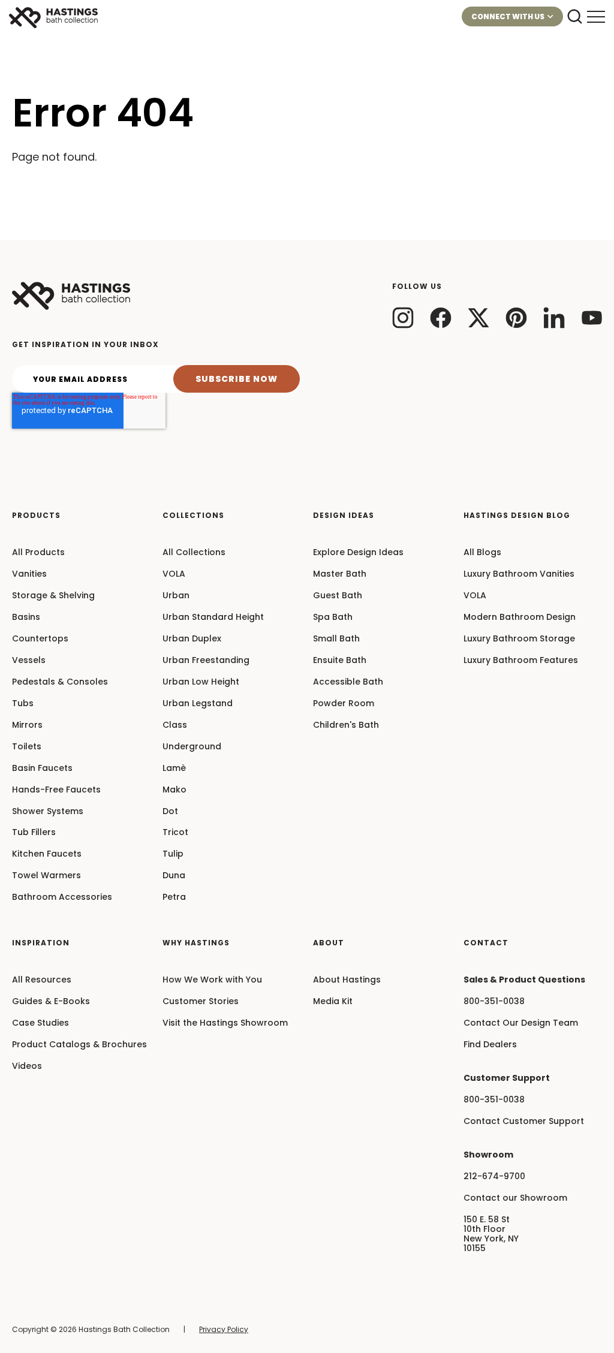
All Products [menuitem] (38, 553)
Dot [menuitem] (170, 811)
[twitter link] (478, 317)
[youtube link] (591, 317)
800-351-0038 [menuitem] (494, 1002)
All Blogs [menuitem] (482, 553)
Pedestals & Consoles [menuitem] (60, 682)
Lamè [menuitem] (174, 768)
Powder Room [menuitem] (343, 704)
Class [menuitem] (174, 725)
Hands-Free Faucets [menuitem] (56, 790)
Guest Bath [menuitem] (337, 596)
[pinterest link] (515, 317)
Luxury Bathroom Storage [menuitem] (519, 639)
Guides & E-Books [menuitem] (51, 1002)
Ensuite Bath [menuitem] (339, 660)
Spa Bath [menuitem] (333, 617)
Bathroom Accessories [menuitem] (62, 897)
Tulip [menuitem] (172, 854)
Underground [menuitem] (191, 747)
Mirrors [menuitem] (27, 725)
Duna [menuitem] (173, 876)
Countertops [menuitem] (40, 639)
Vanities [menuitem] (29, 574)
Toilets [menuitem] (26, 747)
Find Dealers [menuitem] (490, 1045)
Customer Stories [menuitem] (200, 1002)
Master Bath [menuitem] (339, 574)
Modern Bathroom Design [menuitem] (519, 617)
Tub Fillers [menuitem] (34, 832)
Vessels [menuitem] (29, 660)
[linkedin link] (553, 317)
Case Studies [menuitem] (40, 1023)
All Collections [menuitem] (193, 553)
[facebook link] (440, 317)
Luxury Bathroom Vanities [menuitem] (518, 574)
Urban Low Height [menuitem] (200, 682)
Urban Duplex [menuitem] (191, 639)
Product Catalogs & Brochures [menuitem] (79, 1045)
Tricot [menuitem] (175, 832)
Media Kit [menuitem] (333, 1002)
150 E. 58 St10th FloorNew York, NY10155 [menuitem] (491, 1234)
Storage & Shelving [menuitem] (53, 596)
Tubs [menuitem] (23, 704)
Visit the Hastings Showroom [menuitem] (225, 1023)
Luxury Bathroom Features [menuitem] (520, 660)
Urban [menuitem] (175, 596)
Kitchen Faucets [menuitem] (47, 854)
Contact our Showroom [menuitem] (515, 1198)
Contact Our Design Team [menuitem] (520, 1023)
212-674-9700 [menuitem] (494, 1177)
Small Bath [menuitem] (336, 639)
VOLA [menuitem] (173, 574)
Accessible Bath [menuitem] (348, 682)
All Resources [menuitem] (41, 980)
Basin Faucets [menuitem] (42, 768)
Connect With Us (507, 16)
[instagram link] (402, 317)
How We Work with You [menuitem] (212, 980)
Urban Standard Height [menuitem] (213, 617)
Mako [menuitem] (174, 790)
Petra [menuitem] (174, 897)
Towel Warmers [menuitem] (46, 876)
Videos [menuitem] (27, 1066)
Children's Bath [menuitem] (346, 725)
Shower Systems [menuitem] (47, 811)
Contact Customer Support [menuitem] (523, 1121)
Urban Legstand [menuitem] (197, 704)
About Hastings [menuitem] (347, 980)
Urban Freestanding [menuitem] (205, 660)
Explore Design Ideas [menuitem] (358, 553)
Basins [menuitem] (26, 617)
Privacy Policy (223, 1329)
